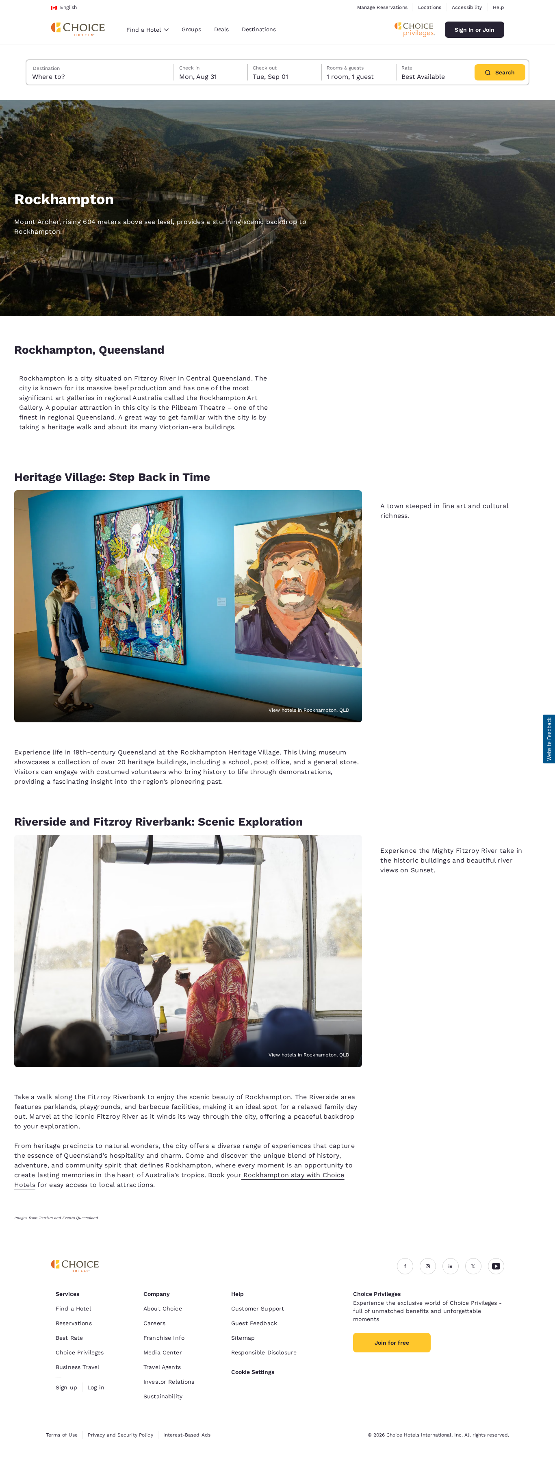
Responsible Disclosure (264, 1352)
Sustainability (162, 1396)
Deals (221, 29)
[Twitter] (473, 1266)
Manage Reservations (382, 7)
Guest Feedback (254, 1323)
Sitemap (243, 1338)
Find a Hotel (73, 1308)
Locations (429, 7)
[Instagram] (428, 1266)
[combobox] (147, 29)
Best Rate (69, 1338)
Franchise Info (163, 1338)
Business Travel (77, 1367)
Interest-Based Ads (186, 1435)
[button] (549, 739)
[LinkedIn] (451, 1266)
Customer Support (257, 1308)
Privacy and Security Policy (120, 1435)
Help (498, 7)
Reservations (74, 1323)
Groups (191, 29)
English (68, 7)
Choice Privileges (80, 1352)
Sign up (66, 1387)
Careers (154, 1323)
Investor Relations (169, 1381)
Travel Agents (162, 1367)
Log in (95, 1387)
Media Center (162, 1352)
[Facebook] (405, 1266)
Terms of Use (62, 1435)
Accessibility (467, 7)
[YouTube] (496, 1266)
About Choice (162, 1308)
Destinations (259, 29)
